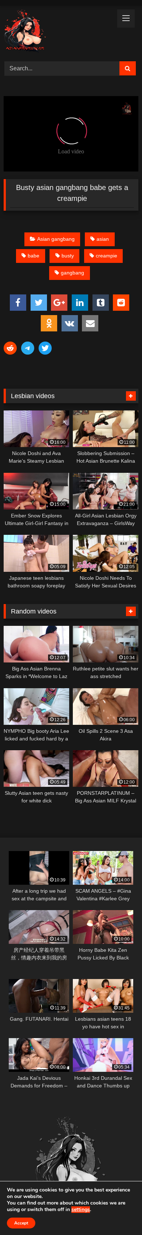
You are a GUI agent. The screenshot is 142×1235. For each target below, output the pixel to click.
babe (33, 256)
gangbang (72, 273)
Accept (21, 1223)
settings (80, 1209)
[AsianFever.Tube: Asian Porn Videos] (58, 32)
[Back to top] (119, 1213)
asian (102, 239)
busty (68, 256)
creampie (106, 256)
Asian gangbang (56, 239)
